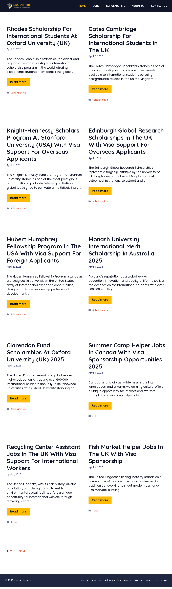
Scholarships (115, 5)
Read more (18, 82)
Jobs (96, 5)
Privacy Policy (113, 580)
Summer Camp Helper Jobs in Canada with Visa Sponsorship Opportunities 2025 (127, 355)
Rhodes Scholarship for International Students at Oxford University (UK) (42, 36)
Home (82, 5)
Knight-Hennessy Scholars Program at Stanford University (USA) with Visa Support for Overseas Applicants (43, 144)
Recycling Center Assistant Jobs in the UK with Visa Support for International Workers (43, 457)
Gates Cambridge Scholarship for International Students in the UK (123, 39)
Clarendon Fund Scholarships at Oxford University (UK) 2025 (39, 352)
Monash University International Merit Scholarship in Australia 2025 (121, 249)
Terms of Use (142, 580)
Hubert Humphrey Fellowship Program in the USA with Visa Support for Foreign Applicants (44, 249)
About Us (138, 5)
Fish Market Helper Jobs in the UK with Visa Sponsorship (126, 454)
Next (24, 551)
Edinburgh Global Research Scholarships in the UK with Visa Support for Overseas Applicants (126, 141)
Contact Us (159, 5)
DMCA (127, 580)
